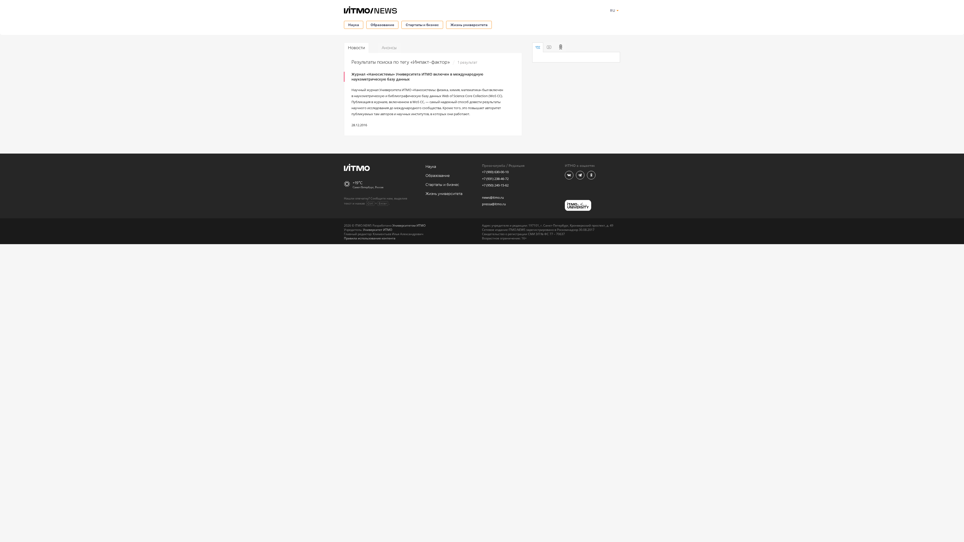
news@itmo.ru (493, 197)
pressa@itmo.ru (494, 204)
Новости (356, 47)
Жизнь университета (469, 25)
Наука (353, 25)
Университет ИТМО (377, 230)
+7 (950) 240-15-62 (495, 185)
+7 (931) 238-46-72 (495, 178)
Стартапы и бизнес (422, 25)
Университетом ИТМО (409, 225)
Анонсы (389, 47)
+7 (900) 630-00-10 (495, 172)
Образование (382, 25)
